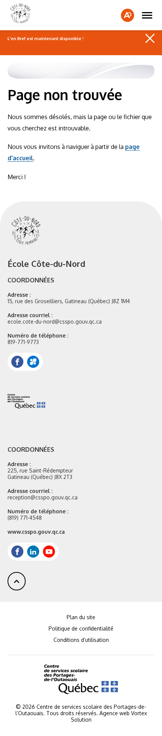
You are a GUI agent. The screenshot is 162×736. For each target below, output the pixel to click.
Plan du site (81, 617)
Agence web (114, 713)
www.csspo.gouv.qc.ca (36, 531)
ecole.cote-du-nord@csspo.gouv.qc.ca (55, 321)
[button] (147, 15)
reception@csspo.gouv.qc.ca (43, 497)
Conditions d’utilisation (81, 640)
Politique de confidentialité (81, 628)
